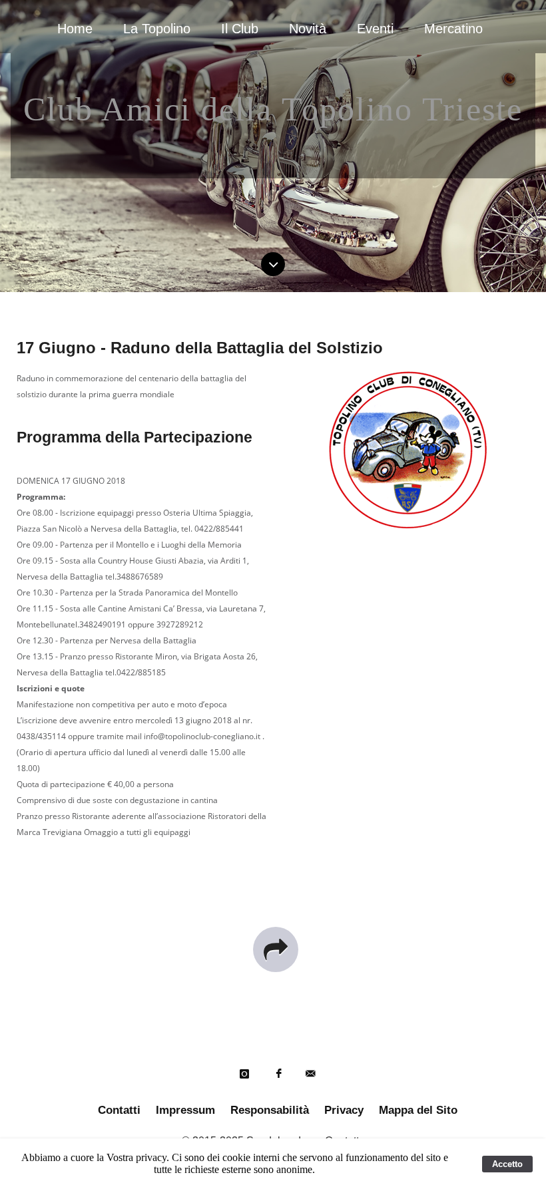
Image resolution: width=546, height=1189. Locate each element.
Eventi (375, 28)
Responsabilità (269, 1110)
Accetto (507, 1164)
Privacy (344, 1110)
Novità (307, 28)
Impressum (185, 1110)
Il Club (239, 28)
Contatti (119, 1110)
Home (75, 28)
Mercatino (453, 28)
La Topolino (156, 28)
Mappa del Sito (418, 1110)
